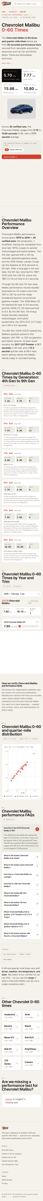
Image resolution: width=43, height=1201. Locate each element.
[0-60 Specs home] (6, 4)
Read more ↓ (7, 63)
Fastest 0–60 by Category (12, 1154)
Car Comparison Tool (10, 1164)
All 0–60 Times (7, 1150)
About (4, 1176)
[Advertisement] (21, 184)
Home (4, 12)
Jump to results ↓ (10, 157)
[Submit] (16, 4)
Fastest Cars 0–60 (9, 1157)
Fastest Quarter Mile (10, 1161)
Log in (8, 1099)
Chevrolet (13, 12)
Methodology (7, 1180)
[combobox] (26, 3)
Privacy (4, 1183)
